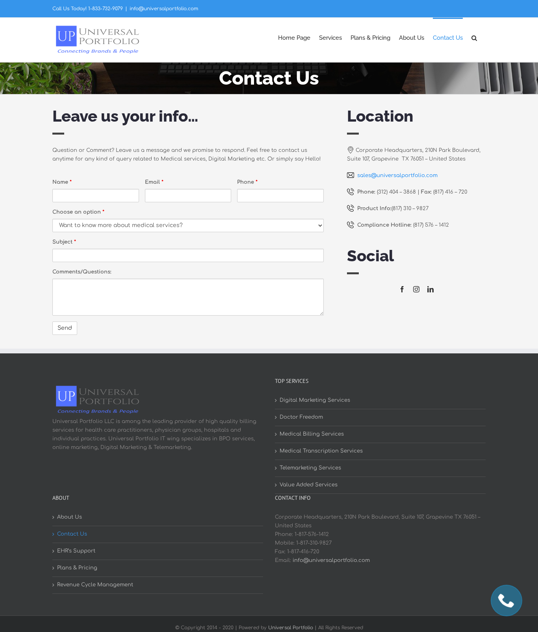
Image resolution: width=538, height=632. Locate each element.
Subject (64, 242)
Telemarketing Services (310, 468)
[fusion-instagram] (416, 289)
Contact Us (72, 534)
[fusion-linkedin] (430, 289)
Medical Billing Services (312, 434)
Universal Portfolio (290, 627)
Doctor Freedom (301, 417)
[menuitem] (294, 37)
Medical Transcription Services (321, 451)
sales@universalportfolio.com (397, 175)
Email (154, 182)
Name (62, 182)
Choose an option (78, 212)
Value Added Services (309, 485)
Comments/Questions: (81, 272)
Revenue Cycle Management (95, 585)
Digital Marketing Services (315, 400)
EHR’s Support (76, 551)
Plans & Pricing (77, 568)
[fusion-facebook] (402, 289)
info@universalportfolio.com (164, 8)
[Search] (474, 37)
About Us (69, 517)
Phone (247, 182)
